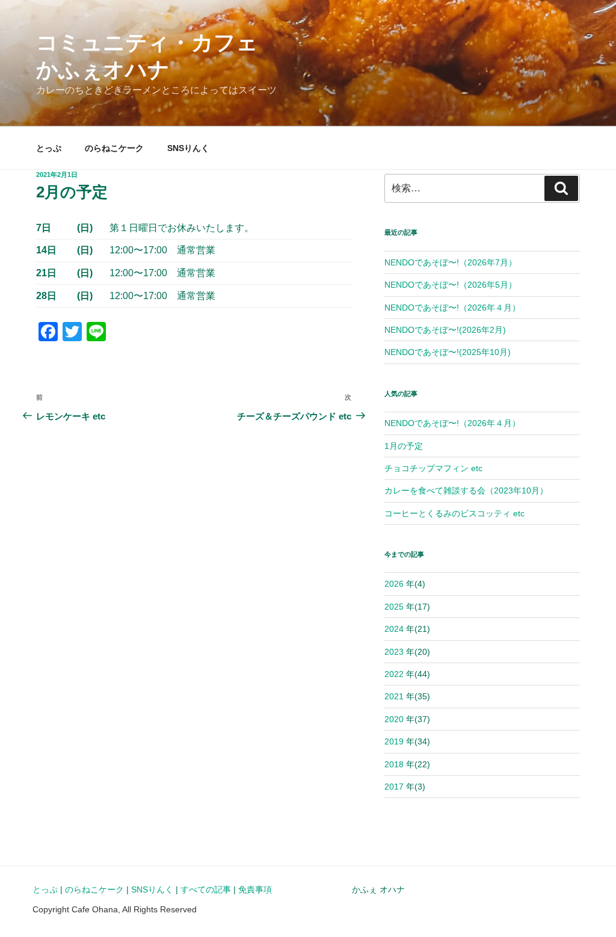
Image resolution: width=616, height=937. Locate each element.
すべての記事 (205, 889)
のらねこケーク (114, 148)
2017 (394, 786)
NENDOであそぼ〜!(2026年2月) (445, 330)
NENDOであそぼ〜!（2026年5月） (450, 284)
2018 (394, 764)
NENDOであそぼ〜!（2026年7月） (450, 262)
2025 (394, 606)
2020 (394, 719)
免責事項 (255, 889)
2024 (394, 629)
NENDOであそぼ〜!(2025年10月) (447, 352)
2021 (394, 696)
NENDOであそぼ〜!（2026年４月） (452, 307)
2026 (394, 584)
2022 (394, 674)
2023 (394, 652)
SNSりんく (188, 148)
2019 (394, 741)
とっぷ (48, 148)
